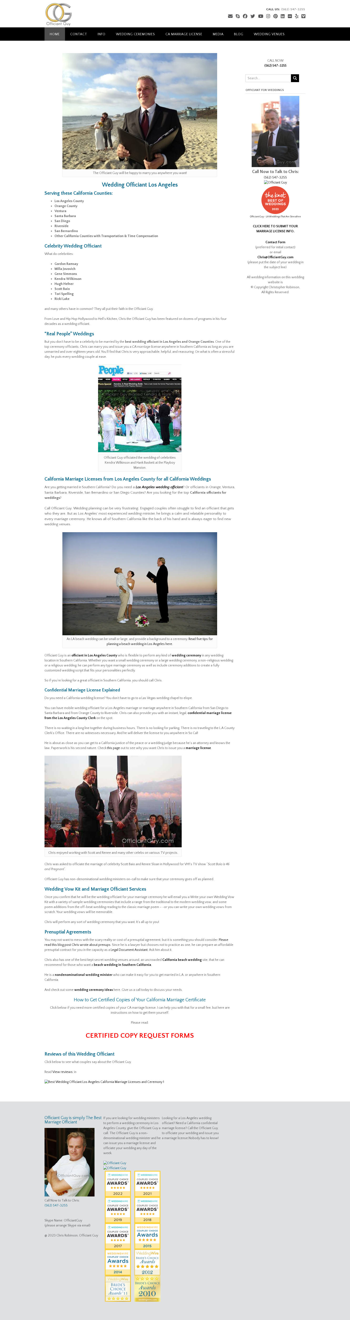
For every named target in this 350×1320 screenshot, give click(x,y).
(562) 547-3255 (275, 66)
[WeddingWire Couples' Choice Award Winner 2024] (114, 1163)
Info (101, 34)
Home (55, 34)
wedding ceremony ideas (93, 990)
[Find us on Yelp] (296, 16)
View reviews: (62, 1072)
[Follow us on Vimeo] (303, 16)
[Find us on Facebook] (245, 16)
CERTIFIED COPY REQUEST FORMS (140, 1036)
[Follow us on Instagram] (268, 16)
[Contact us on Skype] (238, 16)
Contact (78, 34)
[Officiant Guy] (58, 14)
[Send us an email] (230, 16)
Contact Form (275, 242)
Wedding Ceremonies (135, 34)
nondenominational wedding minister (83, 975)
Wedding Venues (269, 34)
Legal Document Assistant (129, 950)
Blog (238, 34)
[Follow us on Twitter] (252, 16)
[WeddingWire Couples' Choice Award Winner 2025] (275, 182)
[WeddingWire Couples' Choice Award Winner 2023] (114, 1168)
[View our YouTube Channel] (260, 16)
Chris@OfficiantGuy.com (275, 257)
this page (113, 748)
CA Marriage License (183, 34)
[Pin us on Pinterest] (275, 16)
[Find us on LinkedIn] (283, 16)
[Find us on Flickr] (290, 16)
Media (218, 34)
